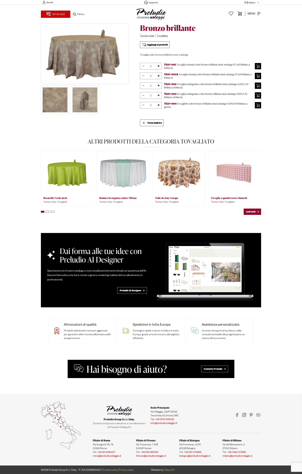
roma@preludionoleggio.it (107, 455)
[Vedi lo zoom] (85, 53)
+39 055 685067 (149, 452)
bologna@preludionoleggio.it (194, 455)
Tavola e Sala (147, 35)
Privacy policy (126, 469)
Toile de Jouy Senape (166, 198)
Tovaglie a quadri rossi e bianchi (229, 198)
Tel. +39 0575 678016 (162, 419)
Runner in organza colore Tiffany (118, 198)
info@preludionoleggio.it (164, 423)
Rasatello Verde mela (55, 198)
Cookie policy (110, 469)
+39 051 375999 (192, 452)
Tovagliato (162, 35)
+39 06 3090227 (106, 452)
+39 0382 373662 (236, 452)
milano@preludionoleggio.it (237, 455)
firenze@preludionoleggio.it (151, 455)
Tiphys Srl (169, 469)
